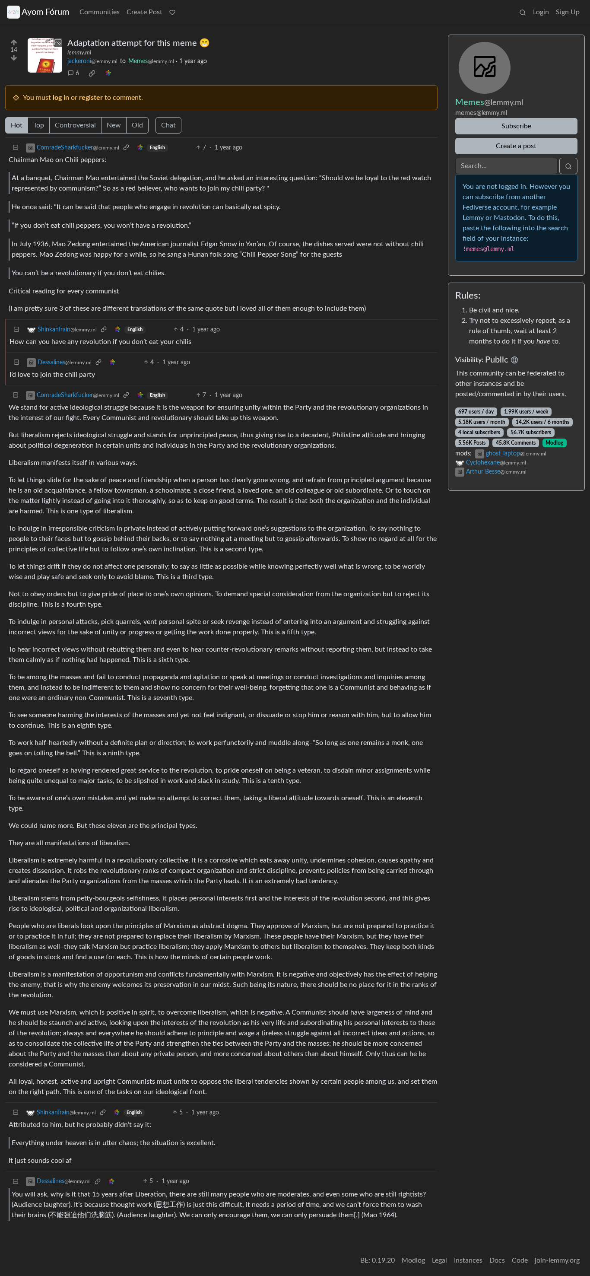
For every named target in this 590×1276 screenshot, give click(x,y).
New (114, 125)
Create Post (144, 12)
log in (61, 97)
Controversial (75, 125)
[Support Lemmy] (172, 12)
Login (541, 12)
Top (38, 125)
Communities (99, 12)
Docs (497, 1260)
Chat (168, 125)
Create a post (516, 146)
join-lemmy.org (557, 1260)
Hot (16, 125)
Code (520, 1260)
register (91, 97)
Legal (439, 1260)
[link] (92, 73)
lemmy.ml (79, 53)
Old (137, 125)
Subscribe (516, 126)
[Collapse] (15, 148)
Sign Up (568, 12)
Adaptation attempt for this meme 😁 (138, 43)
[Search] (523, 12)
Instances (468, 1260)
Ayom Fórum (45, 12)
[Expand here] (45, 55)
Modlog (554, 442)
